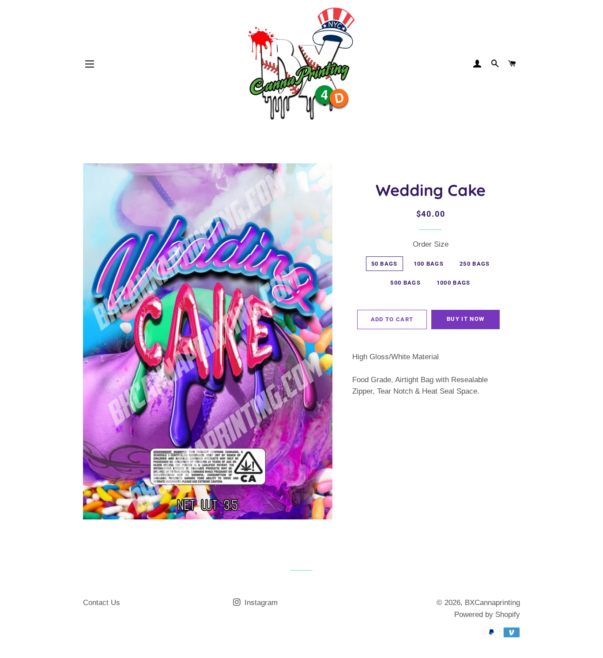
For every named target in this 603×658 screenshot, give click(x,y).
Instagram (260, 602)
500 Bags (405, 282)
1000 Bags (454, 282)
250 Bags (475, 263)
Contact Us (101, 602)
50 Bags (384, 263)
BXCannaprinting (492, 602)
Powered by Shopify (487, 614)
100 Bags (429, 263)
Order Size (430, 244)
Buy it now (465, 319)
